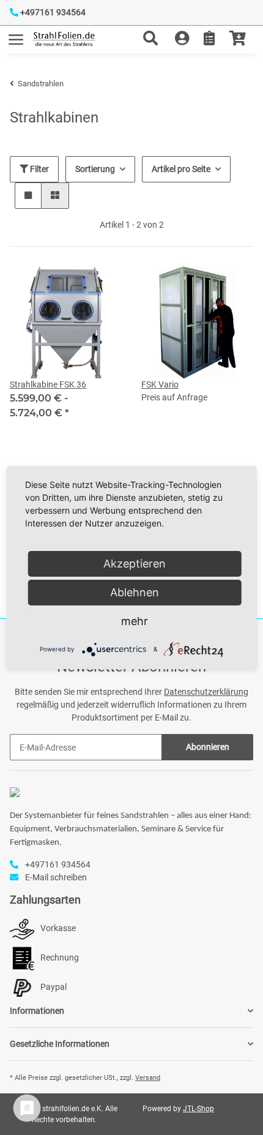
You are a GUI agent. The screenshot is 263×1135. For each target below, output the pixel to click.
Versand (147, 1078)
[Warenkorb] (237, 39)
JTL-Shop (198, 1108)
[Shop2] (64, 39)
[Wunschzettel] (209, 39)
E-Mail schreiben (56, 877)
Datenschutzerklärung (206, 692)
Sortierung (95, 169)
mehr (134, 621)
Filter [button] (38, 169)
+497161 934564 (53, 12)
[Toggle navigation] (16, 33)
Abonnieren (207, 747)
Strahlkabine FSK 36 (48, 384)
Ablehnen (134, 592)
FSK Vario (160, 384)
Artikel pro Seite (181, 169)
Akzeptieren (134, 563)
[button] (155, 39)
